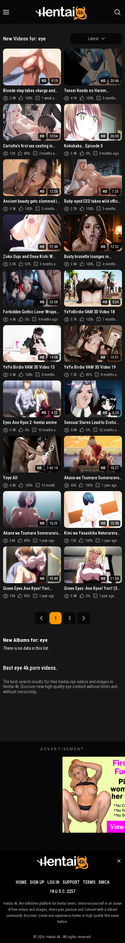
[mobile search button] (117, 12)
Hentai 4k (53, 937)
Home (21, 882)
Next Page (83, 618)
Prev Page (41, 618)
